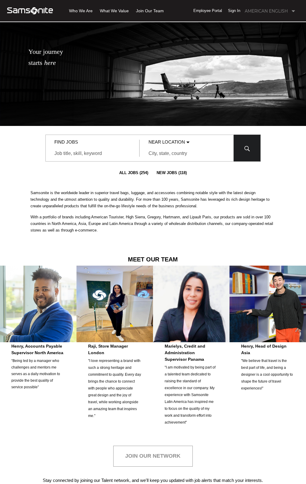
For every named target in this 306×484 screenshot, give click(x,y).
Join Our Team (150, 11)
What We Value (114, 11)
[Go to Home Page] (30, 10)
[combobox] (92, 153)
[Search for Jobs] (247, 148)
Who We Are (81, 11)
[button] (207, 10)
